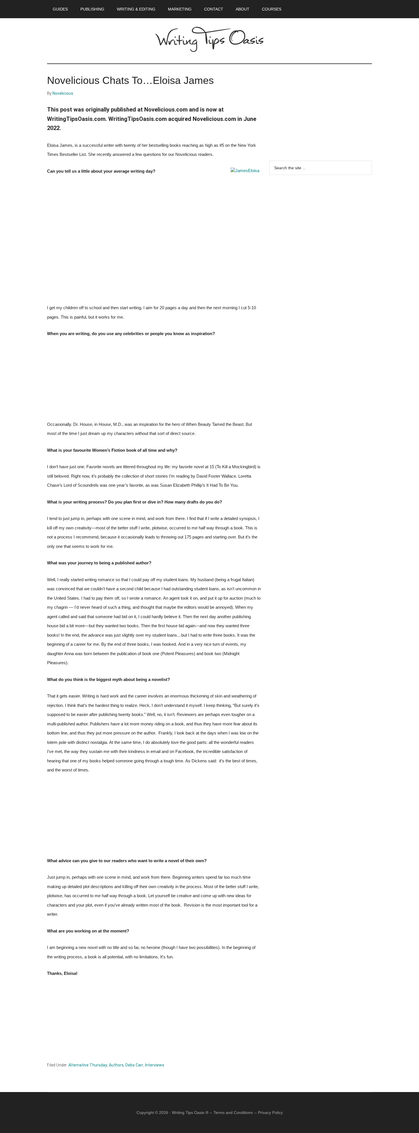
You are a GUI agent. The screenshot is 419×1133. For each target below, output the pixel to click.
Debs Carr (134, 1065)
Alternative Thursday (87, 1065)
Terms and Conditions (233, 1112)
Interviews (154, 1065)
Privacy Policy (270, 1112)
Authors (116, 1065)
